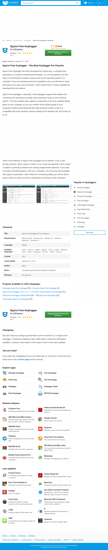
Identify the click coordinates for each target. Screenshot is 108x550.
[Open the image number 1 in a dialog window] (52, 194)
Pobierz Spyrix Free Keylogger (50, 292)
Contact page (23, 359)
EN (100, 3)
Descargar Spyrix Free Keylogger (15, 288)
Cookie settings (78, 540)
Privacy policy (40, 540)
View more (89, 232)
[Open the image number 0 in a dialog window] (19, 194)
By (13, 53)
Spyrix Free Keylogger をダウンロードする (19, 292)
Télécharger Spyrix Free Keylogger (16, 299)
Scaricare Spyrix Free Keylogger (44, 288)
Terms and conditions (10, 540)
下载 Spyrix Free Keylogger (45, 295)
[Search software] (77, 3)
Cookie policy (26, 540)
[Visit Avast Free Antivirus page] (58, 47)
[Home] (3, 40)
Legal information (54, 540)
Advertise (22, 536)
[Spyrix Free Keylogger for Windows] (5, 50)
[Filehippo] (10, 3)
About (5, 536)
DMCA (66, 540)
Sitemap (32, 536)
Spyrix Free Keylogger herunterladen (16, 295)
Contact (13, 536)
